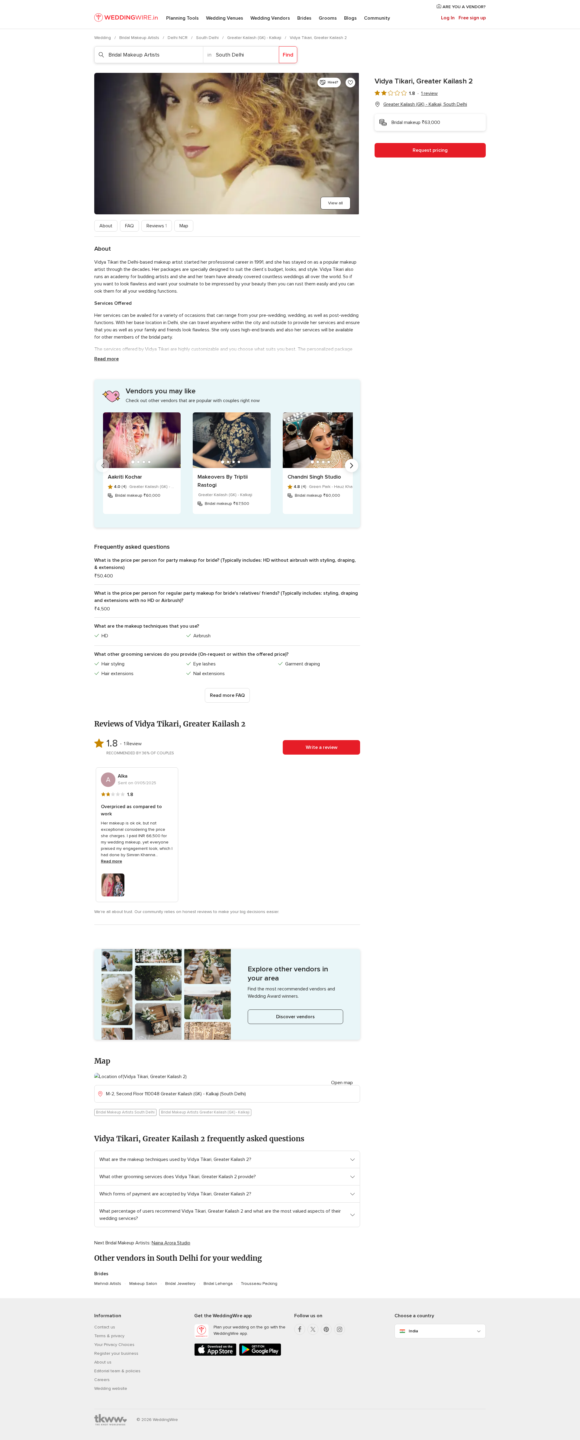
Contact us (104, 1327)
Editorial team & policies (117, 1370)
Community (377, 18)
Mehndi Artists (107, 1283)
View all (335, 203)
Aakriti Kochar (125, 476)
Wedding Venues (224, 18)
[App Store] (215, 1354)
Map (183, 226)
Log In (448, 18)
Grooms (328, 18)
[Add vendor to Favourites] (350, 82)
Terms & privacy (109, 1335)
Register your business (116, 1353)
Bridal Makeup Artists (139, 37)
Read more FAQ (227, 695)
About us (102, 1362)
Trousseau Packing (259, 1283)
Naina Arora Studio (171, 1243)
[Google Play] (260, 1354)
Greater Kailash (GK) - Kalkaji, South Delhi (425, 104)
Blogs (350, 18)
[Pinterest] (326, 1329)
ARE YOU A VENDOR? (463, 6)
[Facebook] (299, 1329)
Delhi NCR (178, 37)
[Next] (351, 465)
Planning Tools (182, 18)
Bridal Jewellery (180, 1283)
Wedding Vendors (270, 18)
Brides (304, 18)
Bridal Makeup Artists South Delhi (125, 1112)
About (105, 226)
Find (288, 54)
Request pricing (430, 150)
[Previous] (102, 465)
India (413, 1331)
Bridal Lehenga (218, 1283)
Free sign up (472, 18)
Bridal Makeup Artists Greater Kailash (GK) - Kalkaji (205, 1112)
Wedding (103, 37)
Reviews (157, 226)
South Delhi (208, 37)
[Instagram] (339, 1329)
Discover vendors (295, 1017)
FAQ (129, 226)
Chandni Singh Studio (314, 476)
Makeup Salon (143, 1283)
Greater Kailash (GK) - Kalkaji (254, 37)
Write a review (321, 747)
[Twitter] (313, 1329)
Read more (106, 359)
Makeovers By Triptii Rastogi (223, 480)
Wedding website (110, 1388)
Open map (342, 1083)
